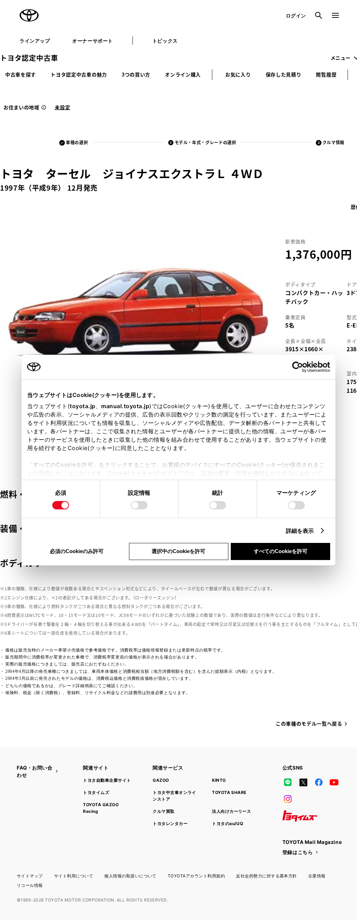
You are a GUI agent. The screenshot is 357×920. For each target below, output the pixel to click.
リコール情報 (30, 885)
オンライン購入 (183, 74)
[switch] (139, 505)
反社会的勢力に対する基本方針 (266, 875)
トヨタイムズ (96, 792)
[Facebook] (318, 782)
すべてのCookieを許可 (280, 551)
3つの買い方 (136, 74)
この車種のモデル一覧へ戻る (309, 723)
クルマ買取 (163, 811)
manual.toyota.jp (125, 406)
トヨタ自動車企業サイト (107, 780)
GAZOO (161, 780)
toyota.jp (83, 406)
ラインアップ (35, 41)
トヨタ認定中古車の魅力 (79, 74)
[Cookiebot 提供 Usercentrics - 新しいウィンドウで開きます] (299, 367)
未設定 (62, 107)
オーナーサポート (92, 41)
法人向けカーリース (231, 811)
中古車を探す (20, 74)
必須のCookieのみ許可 (77, 551)
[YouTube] (334, 782)
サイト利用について (73, 875)
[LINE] (288, 782)
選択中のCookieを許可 (178, 551)
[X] (303, 782)
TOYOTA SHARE (229, 792)
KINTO (219, 780)
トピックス (165, 41)
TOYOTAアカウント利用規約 (196, 875)
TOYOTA (29, 15)
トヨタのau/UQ (227, 823)
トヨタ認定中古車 (29, 58)
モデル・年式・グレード (205, 142)
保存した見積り (284, 74)
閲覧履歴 (326, 74)
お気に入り (238, 74)
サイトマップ (30, 875)
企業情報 (317, 875)
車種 (77, 142)
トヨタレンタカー (170, 823)
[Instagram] (288, 799)
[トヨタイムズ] (299, 816)
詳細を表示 (300, 530)
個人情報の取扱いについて (130, 875)
